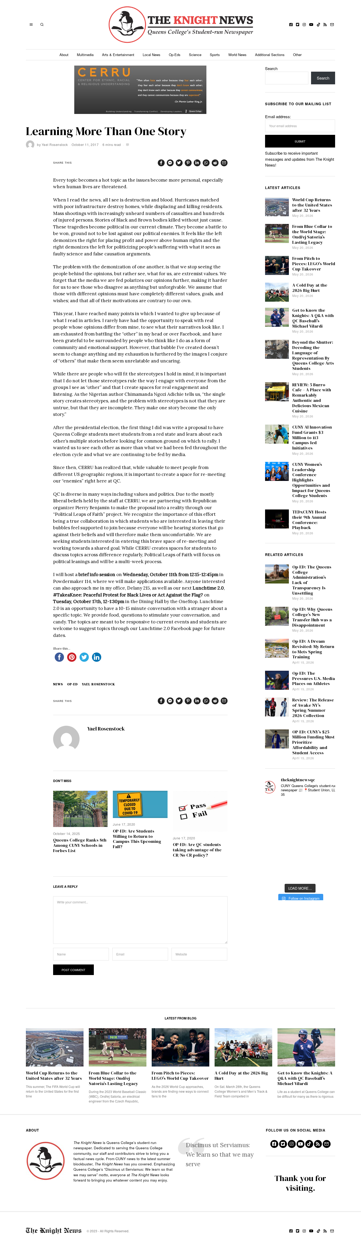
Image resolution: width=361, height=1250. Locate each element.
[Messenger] (170, 162)
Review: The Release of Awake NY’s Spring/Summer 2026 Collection (313, 708)
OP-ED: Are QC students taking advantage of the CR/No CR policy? (197, 850)
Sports (215, 54)
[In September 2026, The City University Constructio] (326, 857)
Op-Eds (175, 54)
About (63, 54)
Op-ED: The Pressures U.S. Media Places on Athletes (313, 678)
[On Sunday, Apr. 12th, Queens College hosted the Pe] (300, 872)
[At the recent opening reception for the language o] (326, 841)
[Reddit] (215, 162)
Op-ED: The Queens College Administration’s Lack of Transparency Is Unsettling (311, 580)
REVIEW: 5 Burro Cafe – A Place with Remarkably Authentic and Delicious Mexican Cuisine (311, 398)
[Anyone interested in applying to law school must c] (326, 872)
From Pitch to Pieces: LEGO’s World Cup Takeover (313, 263)
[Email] (332, 24)
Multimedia (85, 54)
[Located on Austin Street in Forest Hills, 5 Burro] (274, 825)
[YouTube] (311, 24)
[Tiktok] (318, 24)
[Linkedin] (197, 162)
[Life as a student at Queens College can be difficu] (300, 857)
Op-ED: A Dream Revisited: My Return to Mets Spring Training (313, 649)
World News (237, 54)
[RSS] (325, 24)
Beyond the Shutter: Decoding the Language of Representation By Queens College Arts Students (313, 355)
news (58, 684)
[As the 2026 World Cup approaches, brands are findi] (300, 809)
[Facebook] (291, 24)
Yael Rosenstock (55, 144)
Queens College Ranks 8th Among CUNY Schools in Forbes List (80, 845)
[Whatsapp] (206, 162)
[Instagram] (304, 24)
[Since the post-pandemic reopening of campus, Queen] (274, 872)
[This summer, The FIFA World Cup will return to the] (274, 809)
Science (195, 54)
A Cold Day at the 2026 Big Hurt (309, 287)
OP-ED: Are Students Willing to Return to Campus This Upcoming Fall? (137, 839)
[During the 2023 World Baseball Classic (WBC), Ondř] (326, 809)
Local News (151, 54)
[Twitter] (297, 24)
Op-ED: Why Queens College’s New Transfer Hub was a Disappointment (312, 617)
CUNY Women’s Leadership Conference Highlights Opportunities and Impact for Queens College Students (311, 480)
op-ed (72, 684)
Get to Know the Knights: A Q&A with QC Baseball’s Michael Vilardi (313, 318)
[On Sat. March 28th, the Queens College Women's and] (300, 825)
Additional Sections (270, 54)
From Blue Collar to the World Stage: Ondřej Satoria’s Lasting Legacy (312, 234)
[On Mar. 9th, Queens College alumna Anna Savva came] (274, 857)
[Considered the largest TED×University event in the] (274, 841)
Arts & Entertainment (118, 54)
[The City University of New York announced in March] (326, 825)
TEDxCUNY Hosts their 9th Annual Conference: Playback (309, 520)
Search (271, 68)
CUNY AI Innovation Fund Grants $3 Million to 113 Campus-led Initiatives (312, 437)
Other (297, 54)
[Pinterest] (188, 162)
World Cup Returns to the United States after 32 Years (312, 205)
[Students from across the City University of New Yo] (300, 841)
